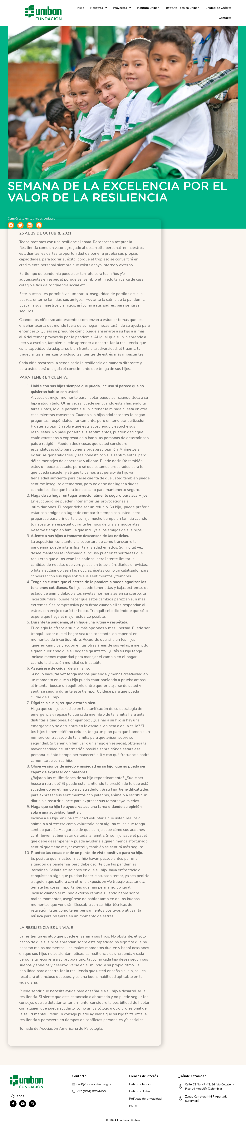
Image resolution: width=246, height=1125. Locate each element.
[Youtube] (22, 1103)
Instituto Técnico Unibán (182, 8)
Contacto (225, 18)
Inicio (80, 8)
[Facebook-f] (13, 1103)
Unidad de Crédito (218, 8)
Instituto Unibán (148, 8)
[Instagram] (32, 1103)
